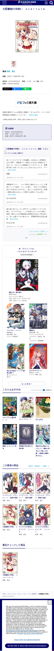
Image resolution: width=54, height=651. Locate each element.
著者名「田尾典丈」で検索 (37, 466)
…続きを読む (33, 115)
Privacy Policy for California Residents (27, 640)
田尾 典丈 (11, 71)
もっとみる (25, 384)
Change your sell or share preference (30, 633)
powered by (32, 234)
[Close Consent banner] (50, 602)
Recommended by (37, 390)
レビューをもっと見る (37, 231)
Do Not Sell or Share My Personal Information (21, 630)
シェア (18, 89)
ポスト (8, 89)
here (16, 615)
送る (27, 89)
